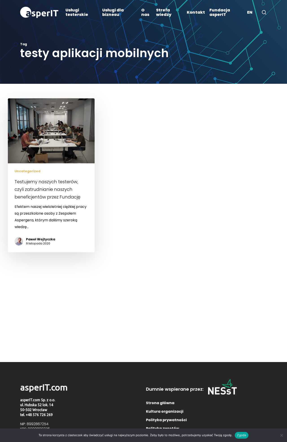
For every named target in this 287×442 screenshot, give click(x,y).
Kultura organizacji (164, 411)
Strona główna (160, 402)
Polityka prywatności (166, 420)
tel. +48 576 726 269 (36, 415)
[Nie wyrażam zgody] (281, 435)
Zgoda (241, 435)
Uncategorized (27, 171)
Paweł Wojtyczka (40, 239)
